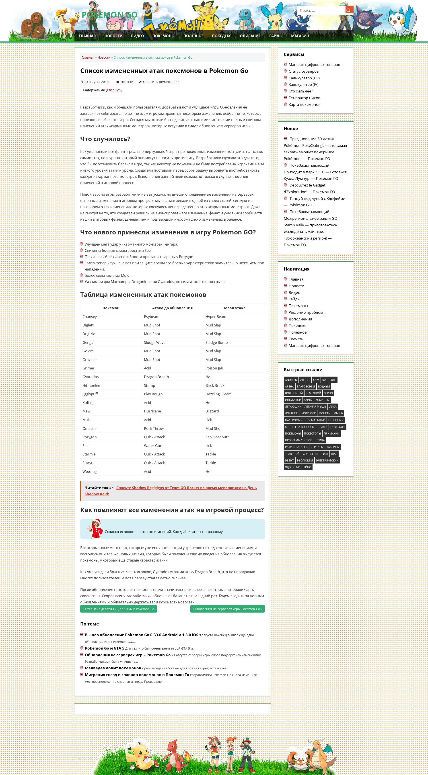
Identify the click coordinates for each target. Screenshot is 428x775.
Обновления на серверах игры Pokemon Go (226, 610)
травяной (292, 454)
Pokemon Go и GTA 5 (104, 648)
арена (289, 386)
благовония (306, 386)
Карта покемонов (305, 104)
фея (325, 454)
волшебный (294, 393)
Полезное (193, 35)
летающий (293, 406)
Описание (250, 35)
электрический (327, 460)
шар (334, 454)
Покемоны (163, 35)
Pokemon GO (110, 14)
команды (322, 400)
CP (308, 380)
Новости (114, 35)
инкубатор (293, 400)
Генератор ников (304, 97)
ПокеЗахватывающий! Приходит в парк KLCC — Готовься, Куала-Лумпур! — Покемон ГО (316, 172)
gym (316, 380)
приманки (331, 433)
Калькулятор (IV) (303, 84)
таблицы (333, 447)
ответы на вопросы (299, 427)
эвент (289, 460)
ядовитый (292, 467)
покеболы (337, 427)
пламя (322, 427)
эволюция (305, 460)
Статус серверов (304, 71)
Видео (137, 35)
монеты (325, 413)
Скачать (296, 338)
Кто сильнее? (301, 91)
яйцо (307, 467)
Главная (87, 35)
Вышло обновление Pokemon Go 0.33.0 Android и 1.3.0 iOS (141, 634)
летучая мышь (315, 406)
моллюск (308, 413)
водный (324, 386)
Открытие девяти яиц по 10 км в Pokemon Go (119, 610)
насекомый (293, 420)
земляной (313, 393)
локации (291, 413)
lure (333, 380)
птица (320, 440)
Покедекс (221, 35)
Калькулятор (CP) (304, 77)
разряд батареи (296, 447)
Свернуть (114, 90)
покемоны (293, 433)
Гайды (276, 35)
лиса (333, 406)
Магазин (300, 35)
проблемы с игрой (298, 440)
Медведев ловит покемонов (113, 667)
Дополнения (300, 319)
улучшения (311, 454)
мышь (338, 413)
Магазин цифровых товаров (314, 64)
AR (302, 380)
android (291, 380)
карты (308, 400)
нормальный (315, 420)
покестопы (312, 433)
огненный (336, 420)
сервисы (317, 447)
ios (324, 380)
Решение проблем (306, 312)
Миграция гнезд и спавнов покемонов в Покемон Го (137, 674)
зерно (328, 393)
